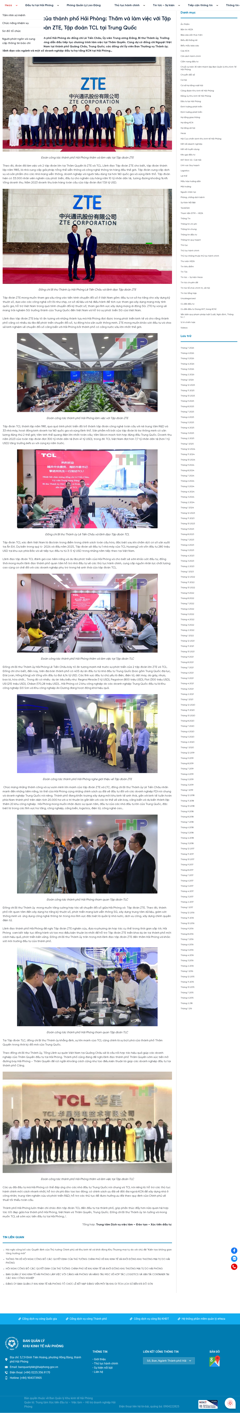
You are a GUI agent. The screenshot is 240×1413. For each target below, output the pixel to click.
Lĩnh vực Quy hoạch (190, 165)
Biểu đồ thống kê (189, 40)
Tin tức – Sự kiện (163, 5)
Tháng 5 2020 (187, 737)
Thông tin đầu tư (189, 235)
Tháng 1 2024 (187, 508)
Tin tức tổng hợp (189, 293)
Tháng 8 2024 (187, 470)
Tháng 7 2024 (187, 476)
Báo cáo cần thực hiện (192, 35)
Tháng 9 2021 (187, 657)
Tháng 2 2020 (187, 742)
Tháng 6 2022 (187, 609)
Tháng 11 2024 (187, 454)
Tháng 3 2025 (187, 433)
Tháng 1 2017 (187, 907)
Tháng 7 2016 (187, 939)
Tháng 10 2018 (187, 806)
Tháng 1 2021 (187, 699)
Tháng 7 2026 (187, 348)
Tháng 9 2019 (187, 758)
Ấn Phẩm (185, 24)
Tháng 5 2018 (187, 833)
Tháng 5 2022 (187, 614)
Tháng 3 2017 (187, 897)
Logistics (185, 171)
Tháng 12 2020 (188, 705)
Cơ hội (184, 80)
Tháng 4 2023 (187, 556)
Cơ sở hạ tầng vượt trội (192, 85)
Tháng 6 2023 (187, 545)
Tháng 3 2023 (187, 561)
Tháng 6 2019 (187, 774)
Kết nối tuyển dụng (190, 149)
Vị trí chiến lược (188, 322)
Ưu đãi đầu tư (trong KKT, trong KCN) (198, 309)
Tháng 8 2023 (187, 534)
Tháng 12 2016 (187, 913)
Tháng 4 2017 (187, 891)
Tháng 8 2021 (187, 662)
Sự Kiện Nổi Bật (188, 202)
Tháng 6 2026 (187, 353)
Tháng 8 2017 (187, 870)
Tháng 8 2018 (187, 817)
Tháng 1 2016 (187, 971)
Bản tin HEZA (187, 29)
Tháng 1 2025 (187, 444)
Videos (184, 328)
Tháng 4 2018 (187, 838)
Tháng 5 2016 (187, 950)
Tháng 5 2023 (187, 550)
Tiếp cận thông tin (200, 5)
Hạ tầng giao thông (190, 117)
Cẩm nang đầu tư (189, 61)
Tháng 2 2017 (187, 902)
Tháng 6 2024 (187, 481)
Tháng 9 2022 (187, 593)
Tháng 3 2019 (187, 785)
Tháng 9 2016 (187, 929)
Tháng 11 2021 (187, 646)
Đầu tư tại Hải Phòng (39, 5)
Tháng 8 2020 (187, 721)
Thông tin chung (189, 229)
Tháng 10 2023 (188, 523)
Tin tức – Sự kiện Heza (192, 277)
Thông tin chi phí (189, 224)
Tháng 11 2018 (187, 801)
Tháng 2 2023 (187, 566)
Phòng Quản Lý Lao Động (84, 5)
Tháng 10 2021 (187, 651)
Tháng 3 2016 (187, 960)
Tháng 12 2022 (188, 577)
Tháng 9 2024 (187, 465)
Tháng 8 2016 (187, 934)
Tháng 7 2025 (187, 412)
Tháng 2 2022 (187, 630)
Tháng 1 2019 (187, 790)
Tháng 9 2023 (187, 529)
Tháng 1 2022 (187, 636)
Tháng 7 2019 (187, 769)
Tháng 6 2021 (187, 673)
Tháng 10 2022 (188, 587)
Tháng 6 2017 (187, 881)
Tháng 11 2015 (187, 982)
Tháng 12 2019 (187, 753)
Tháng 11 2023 (187, 518)
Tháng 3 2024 (187, 497)
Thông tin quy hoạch (191, 240)
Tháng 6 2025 (187, 417)
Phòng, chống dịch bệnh (193, 197)
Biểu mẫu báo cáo (190, 46)
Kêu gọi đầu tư (188, 155)
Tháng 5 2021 (187, 678)
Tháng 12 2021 (187, 641)
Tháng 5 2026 (187, 358)
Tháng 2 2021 (187, 694)
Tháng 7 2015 (187, 993)
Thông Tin (185, 218)
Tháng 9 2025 (187, 401)
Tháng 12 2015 (187, 977)
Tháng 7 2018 (187, 822)
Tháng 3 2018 (187, 843)
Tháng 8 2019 (187, 763)
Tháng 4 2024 (187, 492)
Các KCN (185, 51)
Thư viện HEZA (188, 261)
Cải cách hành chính (191, 56)
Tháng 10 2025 (188, 396)
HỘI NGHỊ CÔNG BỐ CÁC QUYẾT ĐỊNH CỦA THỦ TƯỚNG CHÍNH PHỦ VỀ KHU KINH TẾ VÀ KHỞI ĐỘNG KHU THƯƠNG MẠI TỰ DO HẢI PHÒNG (84, 1268)
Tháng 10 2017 (187, 859)
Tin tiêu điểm (187, 266)
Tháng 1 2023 (187, 572)
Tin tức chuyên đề (189, 282)
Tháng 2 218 (186, 1003)
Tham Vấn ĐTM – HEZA (192, 213)
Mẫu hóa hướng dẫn (191, 181)
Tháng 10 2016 (187, 923)
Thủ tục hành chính (127, 5)
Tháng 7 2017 (187, 875)
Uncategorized (188, 298)
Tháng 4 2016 (187, 955)
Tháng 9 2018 (187, 811)
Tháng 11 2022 (187, 582)
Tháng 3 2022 (187, 625)
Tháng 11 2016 (187, 918)
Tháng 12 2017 (187, 849)
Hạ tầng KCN (187, 123)
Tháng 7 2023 (187, 540)
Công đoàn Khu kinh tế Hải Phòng (197, 91)
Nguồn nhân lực (188, 192)
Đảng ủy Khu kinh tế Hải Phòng (196, 96)
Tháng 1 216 (186, 1008)
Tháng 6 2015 (187, 998)
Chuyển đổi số (188, 75)
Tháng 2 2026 (187, 374)
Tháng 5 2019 (187, 779)
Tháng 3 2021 (187, 689)
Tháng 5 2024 (187, 486)
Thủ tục (184, 245)
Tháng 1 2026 (187, 380)
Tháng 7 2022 (187, 603)
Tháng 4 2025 (187, 428)
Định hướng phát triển (191, 107)
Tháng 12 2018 (187, 795)
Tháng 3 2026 (187, 369)
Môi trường (186, 187)
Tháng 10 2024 (188, 460)
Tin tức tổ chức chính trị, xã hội (195, 288)
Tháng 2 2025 (187, 438)
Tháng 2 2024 (187, 502)
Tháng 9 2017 (187, 865)
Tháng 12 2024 (188, 449)
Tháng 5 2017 (187, 886)
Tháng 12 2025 (188, 385)
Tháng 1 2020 (187, 747)
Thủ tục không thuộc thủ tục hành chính (200, 256)
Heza (8, 5)
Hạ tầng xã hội (188, 128)
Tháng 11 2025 (187, 390)
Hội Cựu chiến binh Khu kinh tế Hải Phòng (201, 139)
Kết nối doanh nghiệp (191, 144)
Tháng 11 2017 (187, 854)
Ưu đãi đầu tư (187, 304)
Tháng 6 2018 (187, 827)
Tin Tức (184, 272)
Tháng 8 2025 (187, 406)
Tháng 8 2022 (187, 598)
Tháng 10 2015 (187, 987)
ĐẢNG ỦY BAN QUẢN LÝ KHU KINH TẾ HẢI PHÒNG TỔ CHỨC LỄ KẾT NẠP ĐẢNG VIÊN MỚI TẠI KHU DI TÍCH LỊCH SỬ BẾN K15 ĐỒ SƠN (79, 1284)
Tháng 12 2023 (188, 513)
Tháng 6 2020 (187, 731)
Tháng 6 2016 (187, 944)
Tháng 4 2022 (187, 619)
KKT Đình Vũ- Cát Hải (191, 160)
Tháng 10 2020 (188, 715)
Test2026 (185, 208)
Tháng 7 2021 (187, 667)
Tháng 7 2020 (187, 726)
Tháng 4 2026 (187, 364)
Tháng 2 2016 (187, 966)
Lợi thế (184, 176)
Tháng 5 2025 (187, 422)
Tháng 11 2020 (187, 710)
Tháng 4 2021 (187, 683)
